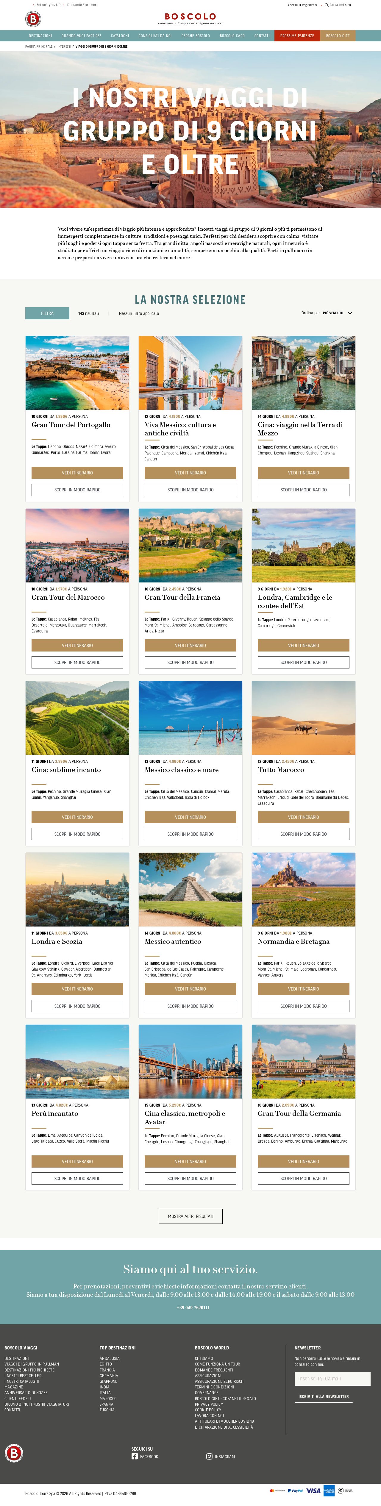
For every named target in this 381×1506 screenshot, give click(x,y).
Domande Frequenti (82, 5)
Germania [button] (109, 1376)
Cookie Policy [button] (208, 1410)
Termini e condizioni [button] (214, 1387)
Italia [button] (105, 1393)
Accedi (293, 5)
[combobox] (339, 313)
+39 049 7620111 (193, 1307)
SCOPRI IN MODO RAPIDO (77, 489)
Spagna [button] (106, 1404)
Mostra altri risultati (190, 1216)
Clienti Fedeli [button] (17, 1398)
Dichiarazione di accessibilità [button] (224, 1427)
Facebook (149, 1457)
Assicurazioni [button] (208, 1376)
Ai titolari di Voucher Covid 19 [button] (224, 1421)
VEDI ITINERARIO (77, 472)
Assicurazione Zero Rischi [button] (220, 1381)
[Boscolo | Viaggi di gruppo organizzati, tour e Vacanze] (190, 19)
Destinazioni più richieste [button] (29, 1370)
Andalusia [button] (110, 1358)
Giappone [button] (109, 1381)
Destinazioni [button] (40, 35)
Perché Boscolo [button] (196, 35)
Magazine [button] (13, 1387)
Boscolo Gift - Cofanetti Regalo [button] (225, 1398)
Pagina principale (39, 46)
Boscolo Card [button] (232, 35)
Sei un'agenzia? (48, 5)
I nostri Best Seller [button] (22, 1376)
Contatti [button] (262, 35)
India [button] (105, 1387)
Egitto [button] (106, 1364)
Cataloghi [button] (120, 35)
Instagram (225, 1457)
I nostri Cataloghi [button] (21, 1381)
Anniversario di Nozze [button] (26, 1393)
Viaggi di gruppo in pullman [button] (31, 1364)
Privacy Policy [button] (209, 1404)
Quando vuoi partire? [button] (81, 35)
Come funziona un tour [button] (217, 1364)
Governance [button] (207, 1393)
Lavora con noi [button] (209, 1415)
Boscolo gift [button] (338, 35)
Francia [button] (107, 1370)
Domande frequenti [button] (214, 1370)
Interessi (64, 46)
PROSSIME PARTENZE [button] (297, 35)
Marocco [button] (108, 1398)
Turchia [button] (107, 1410)
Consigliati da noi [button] (155, 35)
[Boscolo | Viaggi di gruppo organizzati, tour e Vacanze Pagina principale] (33, 19)
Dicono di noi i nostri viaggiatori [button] (36, 1404)
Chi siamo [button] (204, 1358)
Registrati (309, 5)
